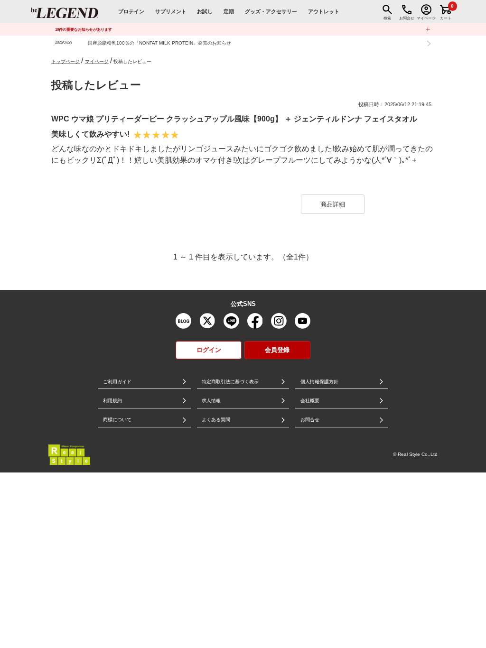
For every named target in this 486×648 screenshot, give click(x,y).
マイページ (97, 61)
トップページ (65, 61)
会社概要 (309, 400)
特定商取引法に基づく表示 (230, 381)
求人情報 (211, 400)
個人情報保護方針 (319, 381)
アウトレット (323, 11)
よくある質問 (216, 419)
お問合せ (309, 419)
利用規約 (112, 400)
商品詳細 (332, 204)
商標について (117, 419)
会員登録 (277, 349)
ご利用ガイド (117, 381)
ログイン (208, 349)
